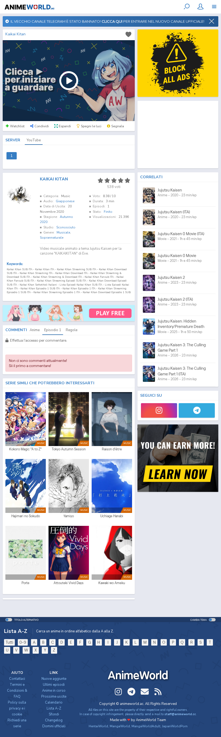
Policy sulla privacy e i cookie (17, 708)
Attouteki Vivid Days (69, 583)
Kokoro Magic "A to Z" (25, 449)
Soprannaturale (51, 237)
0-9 (22, 642)
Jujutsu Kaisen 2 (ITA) (175, 299)
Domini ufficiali (53, 726)
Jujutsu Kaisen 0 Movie (177, 255)
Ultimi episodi (54, 684)
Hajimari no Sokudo (25, 516)
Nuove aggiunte (54, 678)
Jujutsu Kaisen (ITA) (174, 212)
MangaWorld (120, 726)
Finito (108, 212)
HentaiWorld (98, 726)
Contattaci (17, 678)
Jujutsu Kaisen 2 (171, 277)
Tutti (9, 642)
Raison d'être (112, 449)
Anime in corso (53, 690)
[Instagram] (159, 410)
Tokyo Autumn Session (69, 449)
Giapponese (65, 201)
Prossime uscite (53, 696)
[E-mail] (144, 691)
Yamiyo (68, 516)
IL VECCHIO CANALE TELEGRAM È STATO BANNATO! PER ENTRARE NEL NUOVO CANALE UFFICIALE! (106, 21)
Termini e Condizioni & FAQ (17, 690)
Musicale (63, 232)
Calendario (54, 702)
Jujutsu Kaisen (170, 190)
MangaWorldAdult (146, 726)
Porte (25, 583)
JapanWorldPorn (175, 726)
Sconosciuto (65, 227)
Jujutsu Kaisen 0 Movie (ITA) (181, 233)
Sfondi (54, 714)
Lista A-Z (54, 708)
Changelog (54, 720)
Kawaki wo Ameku (111, 583)
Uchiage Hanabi (111, 516)
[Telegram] (197, 410)
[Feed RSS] (158, 691)
